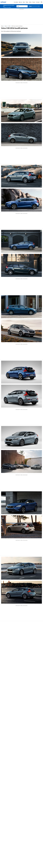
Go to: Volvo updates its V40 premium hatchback (11, 31)
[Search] (41, 2)
